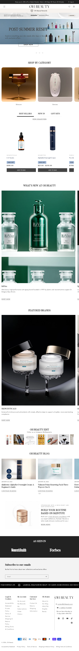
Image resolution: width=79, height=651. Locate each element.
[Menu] (4, 7)
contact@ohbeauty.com (65, 604)
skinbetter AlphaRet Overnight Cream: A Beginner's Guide (18, 485)
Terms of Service (8, 615)
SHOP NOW (6, 299)
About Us (45, 601)
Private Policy (7, 609)
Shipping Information (33, 609)
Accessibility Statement (9, 604)
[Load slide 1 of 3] (36, 52)
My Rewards (21, 604)
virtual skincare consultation (57, 517)
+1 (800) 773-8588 (65, 608)
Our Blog (45, 604)
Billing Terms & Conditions (9, 628)
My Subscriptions (22, 607)
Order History (19, 612)
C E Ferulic (10, 158)
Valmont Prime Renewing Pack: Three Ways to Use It (53, 485)
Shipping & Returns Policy (9, 621)
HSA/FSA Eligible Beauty (45, 608)
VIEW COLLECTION (39, 119)
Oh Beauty (10, 642)
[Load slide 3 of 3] (42, 52)
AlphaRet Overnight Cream (47, 158)
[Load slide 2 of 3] (39, 52)
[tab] (25, 114)
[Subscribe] (46, 577)
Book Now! (45, 524)
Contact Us (33, 603)
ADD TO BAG (52, 170)
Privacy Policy (21, 647)
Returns (32, 606)
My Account (21, 601)
